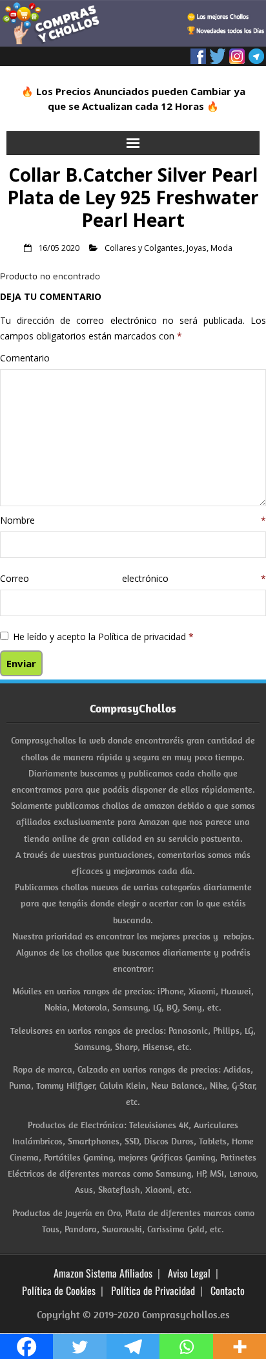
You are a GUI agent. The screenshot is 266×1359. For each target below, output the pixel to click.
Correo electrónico (133, 578)
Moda (221, 247)
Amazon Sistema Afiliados (103, 1273)
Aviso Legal (189, 1273)
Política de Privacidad (153, 1290)
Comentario (25, 358)
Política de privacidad (143, 636)
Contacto (227, 1290)
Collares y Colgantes (144, 247)
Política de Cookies (59, 1290)
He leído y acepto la (103, 636)
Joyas (197, 247)
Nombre (133, 520)
